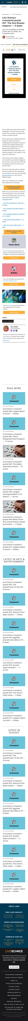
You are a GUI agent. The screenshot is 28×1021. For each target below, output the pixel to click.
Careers (14, 998)
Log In (14, 89)
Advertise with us (14, 992)
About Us (14, 980)
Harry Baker (11, 36)
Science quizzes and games (8, 940)
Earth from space (19, 915)
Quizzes (21, 38)
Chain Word (7, 251)
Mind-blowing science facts (19, 943)
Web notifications (14, 995)
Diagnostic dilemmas (8, 917)
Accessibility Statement (14, 974)
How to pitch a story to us (14, 1004)
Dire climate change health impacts (18, 6)
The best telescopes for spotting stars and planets (8, 944)
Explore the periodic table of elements (8, 930)
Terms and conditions (14, 983)
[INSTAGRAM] (11, 331)
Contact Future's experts (14, 977)
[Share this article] (3, 50)
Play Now (14, 79)
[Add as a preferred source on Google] (14, 967)
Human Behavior (5, 14)
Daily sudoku (14, 284)
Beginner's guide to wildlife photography (19, 940)
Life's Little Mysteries (8, 915)
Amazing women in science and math (20, 925)
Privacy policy (14, 986)
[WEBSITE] (17, 331)
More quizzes (14, 312)
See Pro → (16, 2)
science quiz (9, 305)
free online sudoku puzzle (10, 280)
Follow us (14, 50)
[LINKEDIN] (14, 331)
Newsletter (23, 49)
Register (14, 84)
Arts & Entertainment (16, 14)
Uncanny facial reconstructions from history (19, 930)
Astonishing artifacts (19, 917)
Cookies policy (14, 989)
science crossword (8, 321)
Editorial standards (14, 1001)
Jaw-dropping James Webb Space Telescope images (8, 926)
